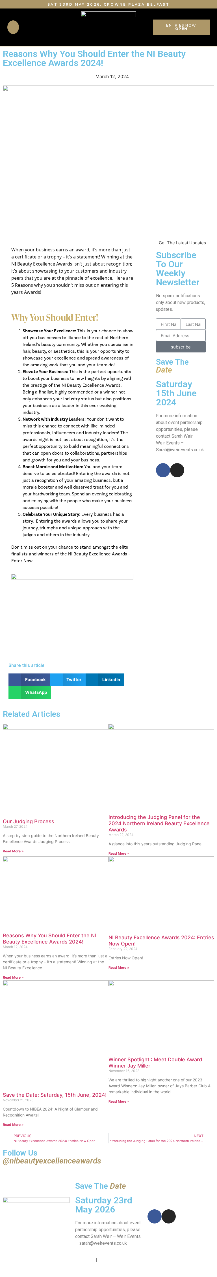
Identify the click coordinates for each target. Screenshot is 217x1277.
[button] (13, 27)
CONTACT (85, 1259)
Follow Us (52, 1156)
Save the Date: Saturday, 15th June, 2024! (55, 1095)
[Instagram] (177, 470)
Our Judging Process (28, 821)
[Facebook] (163, 470)
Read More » (13, 851)
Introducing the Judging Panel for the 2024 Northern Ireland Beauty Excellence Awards (159, 823)
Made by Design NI (166, 1259)
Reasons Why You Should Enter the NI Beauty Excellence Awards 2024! (49, 938)
